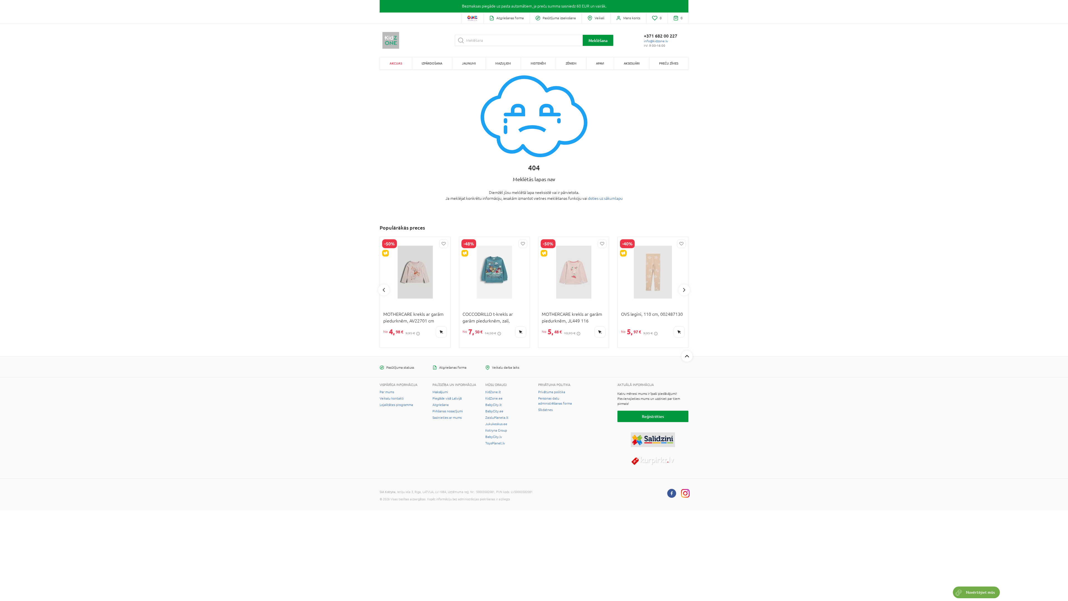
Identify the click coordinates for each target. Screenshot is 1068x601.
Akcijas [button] (396, 63)
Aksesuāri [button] (632, 63)
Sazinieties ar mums (447, 418)
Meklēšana (598, 40)
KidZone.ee (494, 398)
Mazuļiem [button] (503, 63)
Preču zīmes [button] (668, 63)
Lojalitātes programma (396, 405)
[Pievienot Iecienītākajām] (443, 244)
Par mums (387, 392)
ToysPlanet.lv (495, 443)
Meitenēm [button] (538, 63)
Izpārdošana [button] (432, 63)
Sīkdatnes (545, 410)
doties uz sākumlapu (605, 198)
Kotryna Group (496, 430)
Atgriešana (440, 405)
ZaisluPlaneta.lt (496, 418)
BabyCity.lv (493, 437)
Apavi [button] (600, 63)
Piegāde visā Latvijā (447, 398)
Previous (383, 289)
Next (684, 289)
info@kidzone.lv (656, 41)
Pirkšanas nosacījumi (447, 411)
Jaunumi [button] (469, 63)
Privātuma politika (551, 392)
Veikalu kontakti (392, 398)
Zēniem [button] (571, 63)
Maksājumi (440, 392)
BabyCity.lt (493, 405)
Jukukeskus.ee (496, 424)
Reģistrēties (653, 416)
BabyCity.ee (494, 411)
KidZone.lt (493, 392)
